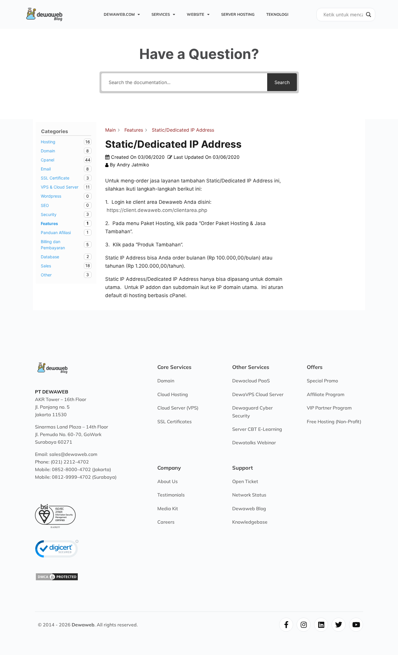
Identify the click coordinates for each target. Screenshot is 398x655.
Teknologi (277, 14)
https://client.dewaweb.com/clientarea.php (157, 210)
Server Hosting (238, 14)
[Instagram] (304, 625)
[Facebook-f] (286, 625)
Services (161, 14)
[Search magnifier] (368, 15)
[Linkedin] (321, 625)
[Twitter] (339, 625)
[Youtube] (356, 625)
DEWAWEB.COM (119, 14)
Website (195, 14)
